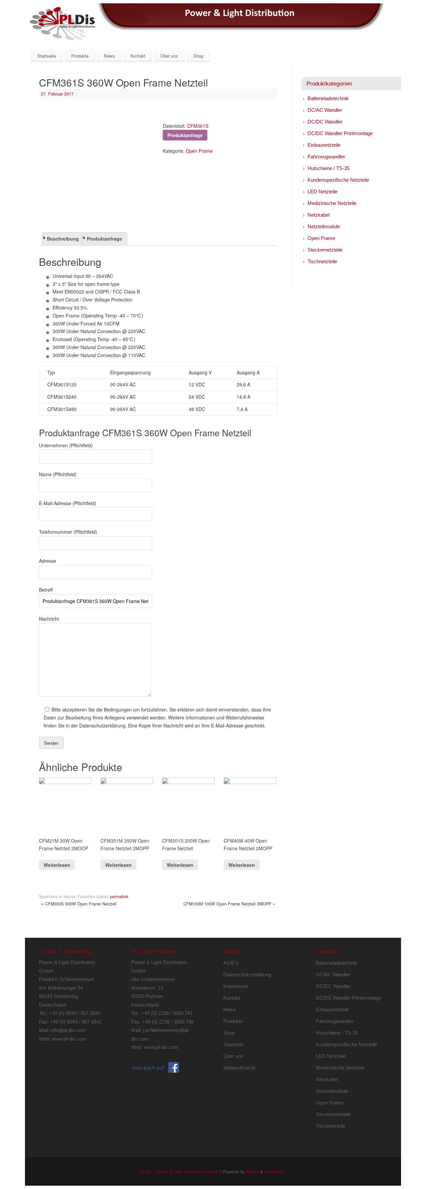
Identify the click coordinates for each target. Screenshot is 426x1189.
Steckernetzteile (325, 250)
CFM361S (197, 125)
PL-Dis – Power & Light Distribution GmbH (179, 1172)
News (109, 56)
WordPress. (275, 1172)
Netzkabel (318, 215)
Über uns (169, 56)
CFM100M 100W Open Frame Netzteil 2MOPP (229, 904)
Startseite (46, 56)
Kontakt (137, 56)
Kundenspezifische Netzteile (338, 180)
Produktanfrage (104, 238)
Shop (198, 56)
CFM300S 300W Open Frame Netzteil (78, 904)
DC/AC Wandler (325, 110)
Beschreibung (63, 238)
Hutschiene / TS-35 (328, 168)
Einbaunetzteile (324, 145)
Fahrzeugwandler (326, 156)
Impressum (235, 986)
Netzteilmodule (324, 226)
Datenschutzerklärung (247, 974)
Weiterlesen (57, 865)
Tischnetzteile (322, 261)
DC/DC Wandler (325, 121)
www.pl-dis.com (69, 1039)
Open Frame (199, 150)
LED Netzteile (322, 191)
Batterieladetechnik (328, 98)
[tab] (63, 239)
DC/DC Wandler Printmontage (340, 133)
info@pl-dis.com (68, 1030)
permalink (119, 896)
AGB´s (230, 963)
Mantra (252, 1172)
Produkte (80, 56)
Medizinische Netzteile (332, 203)
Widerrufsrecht (239, 1068)
